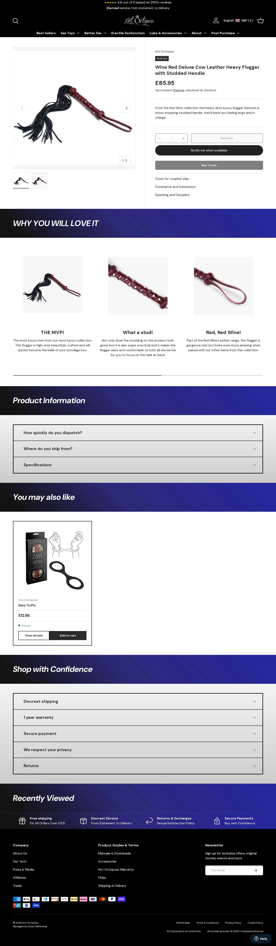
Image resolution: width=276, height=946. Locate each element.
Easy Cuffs (27, 605)
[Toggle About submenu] (204, 33)
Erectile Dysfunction (128, 33)
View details (34, 635)
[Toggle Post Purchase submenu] (238, 33)
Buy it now (209, 165)
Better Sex (93, 33)
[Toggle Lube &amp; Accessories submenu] (185, 33)
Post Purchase (223, 33)
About (197, 33)
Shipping (178, 90)
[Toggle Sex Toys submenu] (78, 33)
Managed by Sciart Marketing (30, 926)
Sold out (227, 138)
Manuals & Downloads (114, 853)
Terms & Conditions (207, 922)
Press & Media (23, 869)
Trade (17, 886)
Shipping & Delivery (112, 886)
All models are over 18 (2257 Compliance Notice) (235, 931)
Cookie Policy (255, 922)
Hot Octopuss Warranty (116, 869)
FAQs (102, 877)
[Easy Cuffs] (52, 560)
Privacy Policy (233, 922)
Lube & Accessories (166, 33)
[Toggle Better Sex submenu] (104, 33)
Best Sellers (46, 33)
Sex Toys (68, 33)
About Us (20, 853)
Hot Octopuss (164, 51)
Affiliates (19, 877)
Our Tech (19, 861)
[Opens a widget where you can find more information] (261, 939)
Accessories (107, 861)
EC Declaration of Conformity (184, 931)
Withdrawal (183, 922)
